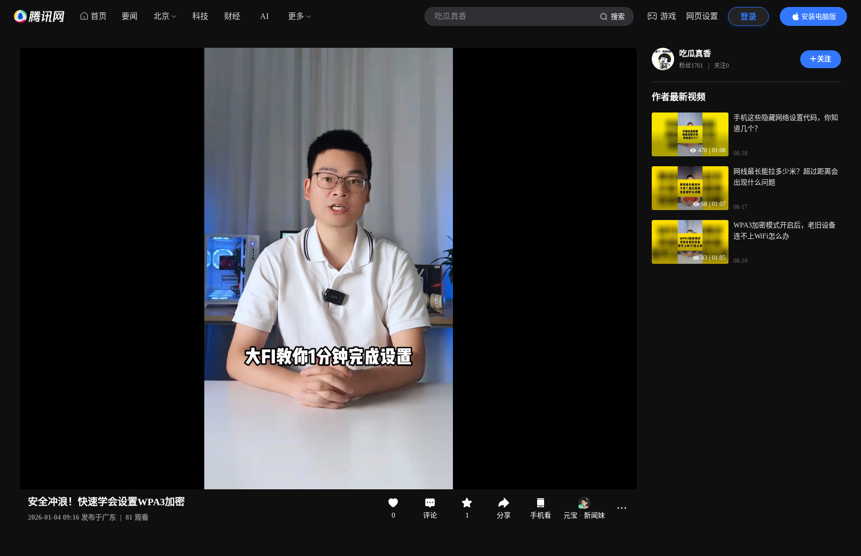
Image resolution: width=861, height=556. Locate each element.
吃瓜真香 (695, 53)
